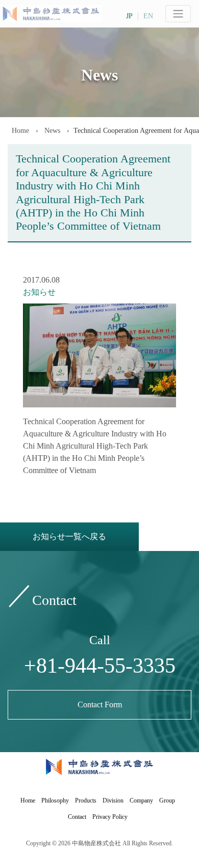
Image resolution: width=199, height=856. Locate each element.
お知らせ (39, 292)
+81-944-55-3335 (100, 665)
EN (148, 16)
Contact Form (100, 704)
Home (20, 130)
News (51, 130)
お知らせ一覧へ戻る (69, 536)
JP (129, 16)
